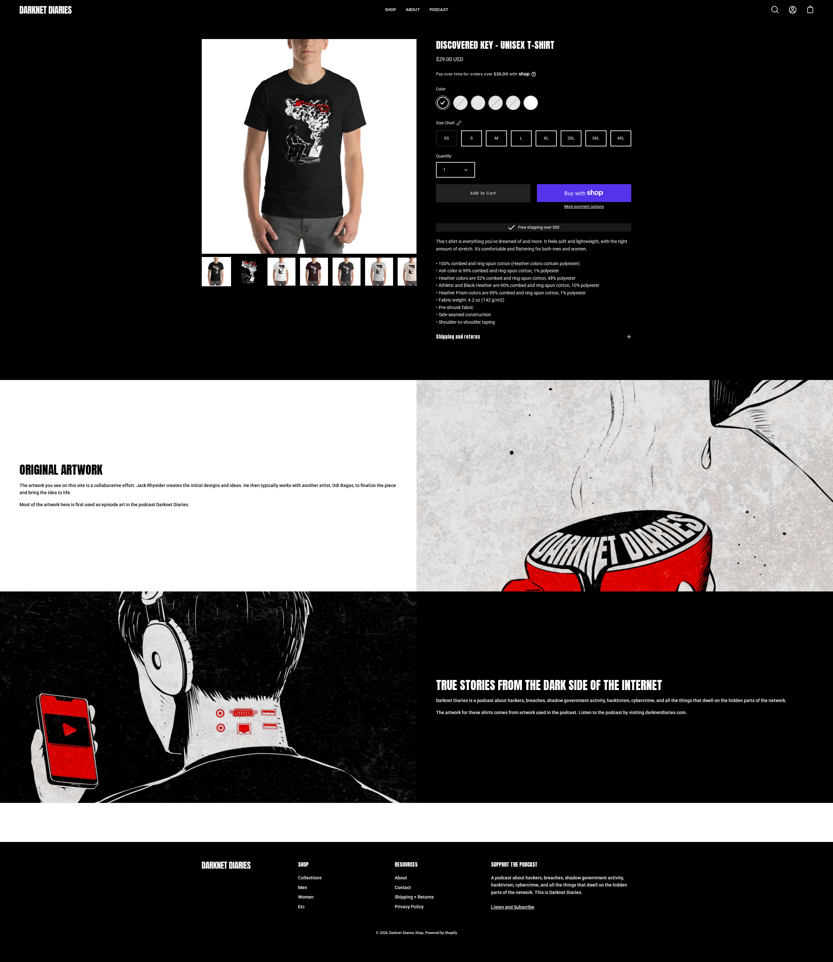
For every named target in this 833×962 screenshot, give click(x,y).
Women (306, 897)
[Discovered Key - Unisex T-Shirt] (216, 271)
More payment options (584, 206)
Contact (403, 887)
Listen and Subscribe (512, 907)
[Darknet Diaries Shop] (46, 10)
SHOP (303, 864)
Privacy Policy (409, 907)
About (401, 878)
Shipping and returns (458, 336)
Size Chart (445, 122)
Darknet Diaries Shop (406, 933)
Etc (301, 907)
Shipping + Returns (414, 897)
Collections (309, 878)
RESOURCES (406, 864)
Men (302, 887)
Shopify (451, 933)
